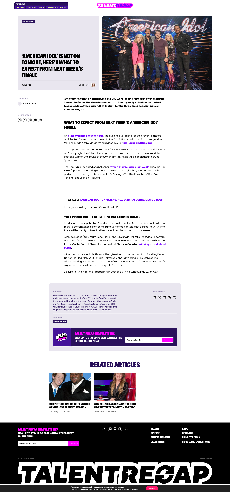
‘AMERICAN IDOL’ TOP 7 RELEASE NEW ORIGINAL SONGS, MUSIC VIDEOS (121, 200)
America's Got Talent (36, 7)
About (186, 428)
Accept (152, 488)
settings (135, 489)
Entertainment (160, 437)
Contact (187, 433)
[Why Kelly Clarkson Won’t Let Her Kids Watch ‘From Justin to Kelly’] (115, 387)
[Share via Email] (40, 120)
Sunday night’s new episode (85, 135)
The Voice (20, 7)
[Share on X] (25, 120)
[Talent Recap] (115, 5)
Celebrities (158, 441)
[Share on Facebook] (20, 120)
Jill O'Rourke (58, 295)
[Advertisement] (115, 188)
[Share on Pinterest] (30, 120)
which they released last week (129, 167)
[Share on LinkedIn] (35, 120)
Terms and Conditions (196, 441)
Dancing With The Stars (57, 7)
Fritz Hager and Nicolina (137, 143)
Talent (155, 428)
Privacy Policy (191, 437)
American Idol (28, 22)
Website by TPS (206, 459)
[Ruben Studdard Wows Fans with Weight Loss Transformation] (70, 387)
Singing (155, 433)
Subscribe (168, 340)
